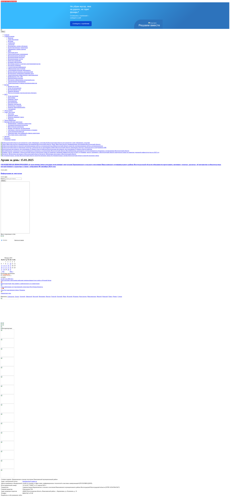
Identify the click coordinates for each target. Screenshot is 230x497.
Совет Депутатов (9, 112)
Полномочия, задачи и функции (17, 46)
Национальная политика (15, 78)
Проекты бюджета (13, 91)
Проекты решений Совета (16, 117)
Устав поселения (13, 96)
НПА (6, 94)
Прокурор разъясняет (14, 60)
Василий (35, 296)
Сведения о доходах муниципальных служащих (22, 130)
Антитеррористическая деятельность (19, 70)
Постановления (12, 102)
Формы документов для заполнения (19, 128)
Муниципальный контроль (16, 57)
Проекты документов (14, 104)
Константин (83, 296)
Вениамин (42, 296)
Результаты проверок (14, 65)
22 (6, 267)
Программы (11, 97)
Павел (110, 296)
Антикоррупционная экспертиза (18, 125)
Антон (17, 296)
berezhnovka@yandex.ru (30, 481)
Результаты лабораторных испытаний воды (21, 80)
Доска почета (8, 110)
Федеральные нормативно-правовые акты (21, 73)
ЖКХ (9, 51)
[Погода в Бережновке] (13, 238)
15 (6, 265)
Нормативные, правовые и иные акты (19, 123)
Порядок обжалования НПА (16, 107)
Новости (10, 38)
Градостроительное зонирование (18, 54)
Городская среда (13, 52)
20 (1, 267)
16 (8, 265)
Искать (3, 180)
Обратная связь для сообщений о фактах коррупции (24, 133)
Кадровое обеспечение (15, 62)
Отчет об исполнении (14, 88)
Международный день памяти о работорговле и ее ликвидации (20, 283)
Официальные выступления (16, 68)
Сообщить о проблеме (81, 24)
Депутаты (11, 114)
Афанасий (29, 296)
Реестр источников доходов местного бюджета (22, 93)
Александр (10, 296)
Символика (11, 43)
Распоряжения (12, 101)
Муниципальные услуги (15, 59)
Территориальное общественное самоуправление (23, 75)
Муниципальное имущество (16, 55)
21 (4, 267)
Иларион (76, 296)
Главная (6, 35)
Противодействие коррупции (13, 122)
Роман (115, 296)
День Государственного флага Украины (13, 290)
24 (10, 267)
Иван (64, 296)
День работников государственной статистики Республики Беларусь (22, 287)
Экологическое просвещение (17, 81)
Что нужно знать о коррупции (17, 135)
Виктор (48, 296)
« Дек (2, 271)
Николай (105, 296)
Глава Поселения (13, 39)
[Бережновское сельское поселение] (1, 30)
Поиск (3, 178)
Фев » (11, 271)
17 (10, 265)
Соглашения (11, 109)
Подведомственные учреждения (18, 47)
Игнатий (69, 296)
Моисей (99, 296)
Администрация (9, 36)
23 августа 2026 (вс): (7, 279)
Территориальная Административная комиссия (22, 83)
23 (8, 267)
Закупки (6, 136)
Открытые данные (10, 139)
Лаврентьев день (6, 293)
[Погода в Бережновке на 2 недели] (19, 240)
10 (10, 263)
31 (10, 269)
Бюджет (6, 85)
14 (4, 265)
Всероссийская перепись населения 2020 (20, 72)
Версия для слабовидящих (9, 1)
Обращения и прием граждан (17, 49)
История (10, 41)
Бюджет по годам (13, 86)
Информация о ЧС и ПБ (15, 76)
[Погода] (4, 240)
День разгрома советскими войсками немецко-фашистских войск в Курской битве (26, 280)
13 (1, 265)
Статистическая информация (17, 67)
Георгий (53, 296)
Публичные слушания (14, 105)
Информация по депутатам (11, 173)
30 (8, 269)
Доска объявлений (10, 120)
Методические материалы (16, 126)
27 (1, 269)
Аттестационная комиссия (16, 131)
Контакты (7, 138)
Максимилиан (91, 296)
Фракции (11, 118)
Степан (120, 296)
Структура (11, 44)
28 (4, 269)
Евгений (59, 296)
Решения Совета (13, 99)
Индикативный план (14, 89)
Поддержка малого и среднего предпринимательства (24, 64)
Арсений (22, 296)
